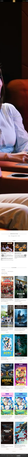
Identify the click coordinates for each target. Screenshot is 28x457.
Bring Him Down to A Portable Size (7, 328)
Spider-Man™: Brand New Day (20, 445)
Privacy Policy (14, 455)
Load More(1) (14, 451)
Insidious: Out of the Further (19, 357)
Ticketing (7, 303)
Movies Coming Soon (10, 271)
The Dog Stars (17, 299)
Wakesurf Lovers (4, 357)
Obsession (3, 445)
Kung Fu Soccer (3, 386)
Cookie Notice (9, 455)
